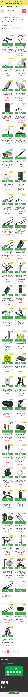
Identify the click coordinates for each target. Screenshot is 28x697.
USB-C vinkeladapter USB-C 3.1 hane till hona (20, 368)
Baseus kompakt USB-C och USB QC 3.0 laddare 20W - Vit (7, 186)
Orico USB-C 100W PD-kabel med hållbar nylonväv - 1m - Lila (20, 72)
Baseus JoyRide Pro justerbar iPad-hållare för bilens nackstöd (7, 49)
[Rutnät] (2, 28)
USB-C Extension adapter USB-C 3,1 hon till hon (20, 299)
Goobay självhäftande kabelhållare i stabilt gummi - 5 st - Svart (7, 368)
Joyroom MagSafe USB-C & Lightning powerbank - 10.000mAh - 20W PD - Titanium (20, 96)
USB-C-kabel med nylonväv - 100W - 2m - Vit (20, 481)
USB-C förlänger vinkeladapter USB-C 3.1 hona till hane (7, 117)
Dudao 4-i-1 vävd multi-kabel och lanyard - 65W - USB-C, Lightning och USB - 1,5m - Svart (20, 50)
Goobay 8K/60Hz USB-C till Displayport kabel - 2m (7, 140)
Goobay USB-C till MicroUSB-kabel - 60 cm (8, 459)
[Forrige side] (3, 651)
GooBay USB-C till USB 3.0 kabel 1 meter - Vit (7, 72)
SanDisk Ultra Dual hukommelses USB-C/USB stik (7, 322)
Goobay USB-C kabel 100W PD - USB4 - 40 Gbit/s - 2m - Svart (7, 231)
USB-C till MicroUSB (20, 594)
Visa (3, 31)
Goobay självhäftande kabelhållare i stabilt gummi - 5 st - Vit (20, 345)
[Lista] (4, 28)
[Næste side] (18, 651)
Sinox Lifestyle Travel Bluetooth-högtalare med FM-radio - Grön (20, 618)
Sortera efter (7, 28)
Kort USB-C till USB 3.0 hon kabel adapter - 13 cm (20, 163)
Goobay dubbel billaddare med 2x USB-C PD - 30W (7, 413)
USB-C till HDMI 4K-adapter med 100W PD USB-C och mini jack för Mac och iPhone (7, 96)
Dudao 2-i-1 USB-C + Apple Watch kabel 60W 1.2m (7, 504)
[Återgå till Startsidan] (3, 17)
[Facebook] (2, 687)
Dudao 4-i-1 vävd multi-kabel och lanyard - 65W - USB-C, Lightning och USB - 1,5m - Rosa (20, 460)
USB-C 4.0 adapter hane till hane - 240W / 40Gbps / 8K (7, 390)
